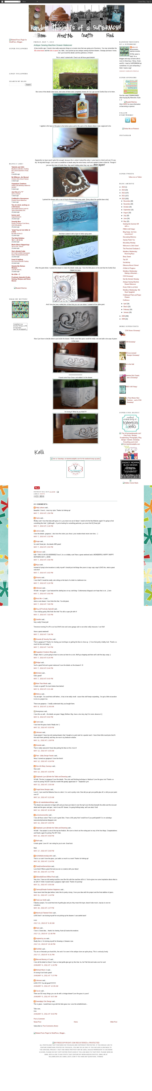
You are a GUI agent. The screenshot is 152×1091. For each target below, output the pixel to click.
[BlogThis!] (37, 496)
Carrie (38, 518)
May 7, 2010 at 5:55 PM (43, 594)
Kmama (38, 577)
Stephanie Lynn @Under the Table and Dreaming (51, 776)
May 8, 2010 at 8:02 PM (43, 717)
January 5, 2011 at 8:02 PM (45, 1014)
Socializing (126, 262)
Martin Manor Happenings (20, 245)
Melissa (38, 694)
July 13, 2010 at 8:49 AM (44, 923)
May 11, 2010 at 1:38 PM (44, 740)
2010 (123, 198)
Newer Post (37, 1022)
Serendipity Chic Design (43, 1001)
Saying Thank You (129, 240)
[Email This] (35, 496)
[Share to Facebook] (41, 496)
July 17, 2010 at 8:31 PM (44, 954)
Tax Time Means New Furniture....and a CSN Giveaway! (133, 400)
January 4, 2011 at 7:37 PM (45, 975)
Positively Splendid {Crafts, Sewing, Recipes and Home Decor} (21, 279)
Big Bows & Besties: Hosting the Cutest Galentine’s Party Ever (20, 170)
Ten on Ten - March (17, 246)
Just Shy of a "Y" (17, 192)
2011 (123, 196)
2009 (123, 316)
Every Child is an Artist (130, 287)
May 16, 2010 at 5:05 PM (44, 823)
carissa (38, 531)
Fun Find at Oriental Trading (20, 261)
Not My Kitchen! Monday (131, 279)
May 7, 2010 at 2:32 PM (43, 536)
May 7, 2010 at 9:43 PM (43, 679)
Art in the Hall (129, 364)
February (127, 309)
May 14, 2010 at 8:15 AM (44, 797)
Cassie (38, 991)
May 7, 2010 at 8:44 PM (43, 668)
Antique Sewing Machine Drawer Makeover (53, 45)
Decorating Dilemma (129, 237)
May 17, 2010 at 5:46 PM (44, 851)
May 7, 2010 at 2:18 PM (43, 526)
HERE (125, 104)
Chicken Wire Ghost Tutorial (20, 179)
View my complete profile (129, 71)
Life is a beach (16, 194)
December (127, 201)
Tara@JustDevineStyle (43, 866)
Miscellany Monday (129, 243)
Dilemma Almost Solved (130, 265)
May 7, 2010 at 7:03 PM (43, 614)
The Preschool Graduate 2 (131, 248)
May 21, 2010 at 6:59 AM (44, 885)
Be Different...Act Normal (20, 177)
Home (76, 1022)
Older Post (113, 1022)
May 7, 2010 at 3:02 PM (43, 573)
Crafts (42, 493)
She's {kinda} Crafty (18, 251)
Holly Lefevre (40, 507)
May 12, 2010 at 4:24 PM (44, 761)
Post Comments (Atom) (50, 1026)
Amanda (38, 745)
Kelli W (135, 47)
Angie (38, 541)
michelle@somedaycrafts (44, 856)
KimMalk (39, 949)
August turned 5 (16, 217)
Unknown (39, 552)
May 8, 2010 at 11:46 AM (44, 706)
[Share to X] (39, 496)
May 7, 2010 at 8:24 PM (43, 658)
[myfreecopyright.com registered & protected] (76, 1043)
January (126, 312)
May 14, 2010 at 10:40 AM (44, 810)
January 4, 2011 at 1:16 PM (45, 965)
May (125, 221)
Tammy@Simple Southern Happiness (48, 889)
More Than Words (41, 683)
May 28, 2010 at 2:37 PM (44, 908)
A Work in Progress (129, 268)
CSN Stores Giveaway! (132, 330)
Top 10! (125, 259)
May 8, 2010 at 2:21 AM (43, 689)
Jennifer (38, 619)
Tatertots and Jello (18, 167)
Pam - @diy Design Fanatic (45, 755)
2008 (123, 319)
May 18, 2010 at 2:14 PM (44, 861)
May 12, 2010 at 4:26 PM (44, 772)
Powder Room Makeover (19, 200)
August (126, 212)
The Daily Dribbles (18, 238)
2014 (123, 187)
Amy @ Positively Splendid (45, 609)
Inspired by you (41, 938)
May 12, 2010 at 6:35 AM (44, 751)
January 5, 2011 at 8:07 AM (45, 996)
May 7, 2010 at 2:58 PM (43, 560)
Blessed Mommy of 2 (43, 959)
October (126, 207)
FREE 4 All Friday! (129, 229)
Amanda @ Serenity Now (44, 639)
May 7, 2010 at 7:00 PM (43, 604)
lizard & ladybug (17, 259)
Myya (38, 565)
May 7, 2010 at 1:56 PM (43, 513)
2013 (123, 190)
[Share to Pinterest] (43, 496)
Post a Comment (39, 1019)
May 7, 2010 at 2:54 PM (43, 547)
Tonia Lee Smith (41, 900)
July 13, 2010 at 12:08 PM (45, 934)
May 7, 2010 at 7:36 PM (43, 634)
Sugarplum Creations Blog (44, 652)
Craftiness (126, 300)
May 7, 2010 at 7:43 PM (43, 647)
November (127, 204)
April (125, 304)
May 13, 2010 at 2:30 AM (44, 784)
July (125, 215)
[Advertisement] (18, 124)
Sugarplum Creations (19, 183)
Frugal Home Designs (43, 789)
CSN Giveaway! (128, 276)
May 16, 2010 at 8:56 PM (44, 836)
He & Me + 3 (16, 274)
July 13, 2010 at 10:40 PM (45, 944)
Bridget (38, 662)
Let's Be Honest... (17, 269)
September (127, 210)
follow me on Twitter (135, 177)
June (125, 218)
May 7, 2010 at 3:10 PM (43, 583)
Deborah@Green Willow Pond (45, 877)
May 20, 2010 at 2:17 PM (44, 872)
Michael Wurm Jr (41, 970)
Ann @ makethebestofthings (45, 802)
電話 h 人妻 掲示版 (17, 240)
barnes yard (16, 215)
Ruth (37, 840)
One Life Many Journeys (44, 766)
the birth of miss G (17, 233)
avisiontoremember (42, 815)
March (126, 306)
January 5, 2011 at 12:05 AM (46, 986)
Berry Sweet (127, 256)
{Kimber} (38, 673)
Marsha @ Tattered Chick (44, 913)
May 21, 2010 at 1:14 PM (44, 895)
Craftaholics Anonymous (20, 198)
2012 (123, 193)
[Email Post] (57, 491)
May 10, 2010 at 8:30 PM (44, 727)
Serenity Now (16, 221)
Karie (37, 928)
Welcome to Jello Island (130, 246)
